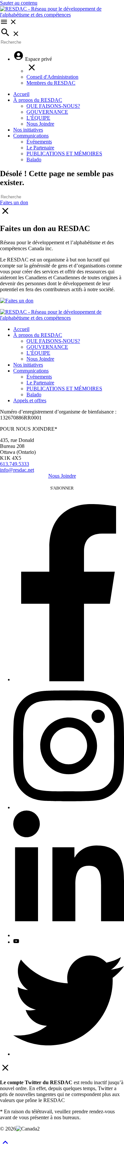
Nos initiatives (28, 130)
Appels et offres (29, 400)
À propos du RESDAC (37, 100)
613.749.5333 (14, 464)
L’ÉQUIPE (38, 118)
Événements (39, 141)
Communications (31, 136)
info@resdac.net (17, 470)
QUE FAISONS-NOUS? (53, 106)
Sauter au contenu (18, 3)
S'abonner (62, 488)
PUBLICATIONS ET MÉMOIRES (64, 153)
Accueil (21, 94)
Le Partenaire (40, 147)
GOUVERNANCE (47, 112)
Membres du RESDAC (50, 83)
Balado (33, 159)
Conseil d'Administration (52, 77)
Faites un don (14, 202)
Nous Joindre (40, 124)
